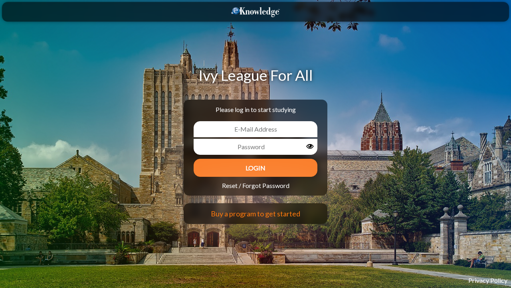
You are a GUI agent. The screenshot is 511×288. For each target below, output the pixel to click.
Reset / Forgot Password (255, 185)
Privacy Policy (487, 280)
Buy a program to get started (255, 213)
